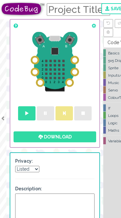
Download (57, 136)
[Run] (26, 113)
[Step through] (64, 113)
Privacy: (24, 161)
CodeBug (23, 9)
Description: (28, 188)
